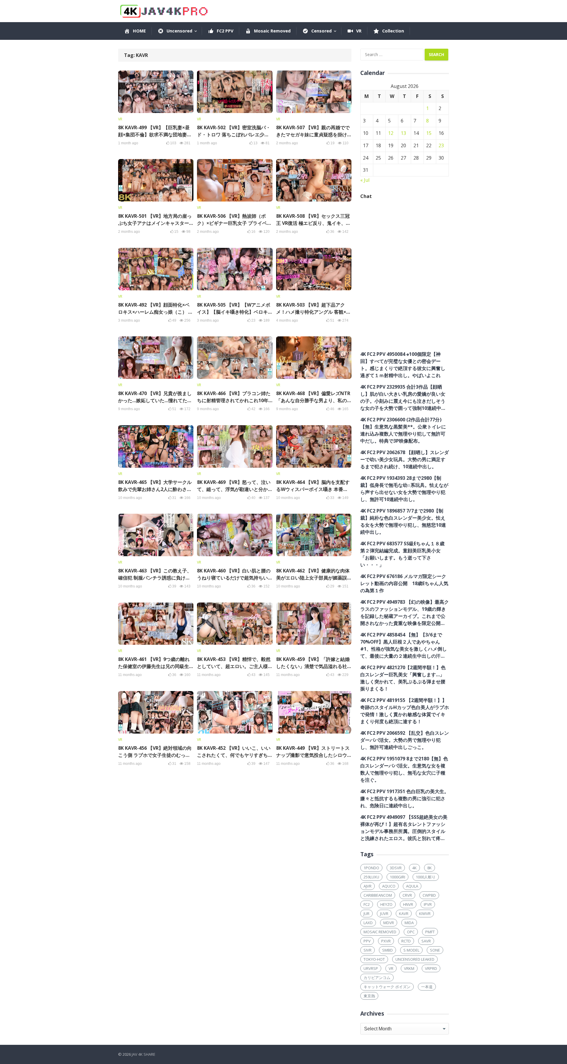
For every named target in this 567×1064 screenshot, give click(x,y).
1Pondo (371, 867)
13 (403, 133)
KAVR (403, 913)
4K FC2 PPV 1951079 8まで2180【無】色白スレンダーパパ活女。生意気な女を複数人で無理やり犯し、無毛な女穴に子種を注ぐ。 (404, 769)
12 (390, 133)
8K (429, 867)
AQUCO (388, 886)
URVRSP (371, 968)
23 (441, 145)
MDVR (388, 922)
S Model (411, 950)
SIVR (368, 950)
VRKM (409, 968)
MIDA (409, 922)
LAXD (368, 922)
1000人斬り (426, 877)
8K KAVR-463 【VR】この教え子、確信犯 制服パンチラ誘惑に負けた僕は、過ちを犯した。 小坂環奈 (155, 577)
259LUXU (371, 877)
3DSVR (396, 867)
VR (120, 119)
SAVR (426, 941)
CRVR (407, 895)
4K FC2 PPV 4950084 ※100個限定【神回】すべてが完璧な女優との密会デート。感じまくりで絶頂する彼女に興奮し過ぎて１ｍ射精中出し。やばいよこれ (402, 365)
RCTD (406, 941)
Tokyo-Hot (374, 959)
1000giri (397, 877)
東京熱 (369, 995)
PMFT (430, 931)
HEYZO (386, 904)
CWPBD (429, 895)
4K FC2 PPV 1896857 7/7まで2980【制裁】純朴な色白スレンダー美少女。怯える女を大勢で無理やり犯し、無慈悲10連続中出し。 (403, 521)
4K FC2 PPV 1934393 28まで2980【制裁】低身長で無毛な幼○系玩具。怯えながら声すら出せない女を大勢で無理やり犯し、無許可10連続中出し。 (404, 488)
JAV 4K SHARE (143, 1054)
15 (428, 133)
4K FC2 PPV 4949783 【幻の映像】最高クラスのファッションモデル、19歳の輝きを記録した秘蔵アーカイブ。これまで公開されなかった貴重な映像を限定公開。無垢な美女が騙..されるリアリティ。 (404, 613)
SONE (435, 950)
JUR (366, 913)
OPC (411, 931)
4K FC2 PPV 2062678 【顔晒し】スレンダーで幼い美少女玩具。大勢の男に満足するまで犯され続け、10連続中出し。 (404, 459)
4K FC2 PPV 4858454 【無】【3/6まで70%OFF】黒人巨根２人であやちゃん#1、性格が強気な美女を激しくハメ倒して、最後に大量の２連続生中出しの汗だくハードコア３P (403, 645)
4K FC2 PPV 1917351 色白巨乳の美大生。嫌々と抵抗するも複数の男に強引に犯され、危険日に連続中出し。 (404, 798)
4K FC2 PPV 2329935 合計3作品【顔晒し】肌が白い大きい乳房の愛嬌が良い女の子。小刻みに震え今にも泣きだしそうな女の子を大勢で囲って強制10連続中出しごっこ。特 (403, 398)
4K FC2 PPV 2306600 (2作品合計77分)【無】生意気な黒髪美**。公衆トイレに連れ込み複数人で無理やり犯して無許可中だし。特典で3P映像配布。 (403, 430)
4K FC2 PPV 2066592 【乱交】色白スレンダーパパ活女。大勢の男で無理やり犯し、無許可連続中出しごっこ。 (404, 740)
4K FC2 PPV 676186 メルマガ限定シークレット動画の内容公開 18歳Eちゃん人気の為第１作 (404, 583)
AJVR (368, 886)
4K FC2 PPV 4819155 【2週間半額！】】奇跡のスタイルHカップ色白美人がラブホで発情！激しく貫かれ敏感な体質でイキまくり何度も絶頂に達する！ (404, 711)
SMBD (387, 950)
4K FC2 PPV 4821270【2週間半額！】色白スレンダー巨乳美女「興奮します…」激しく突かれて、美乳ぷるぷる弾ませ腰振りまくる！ (403, 678)
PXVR (386, 941)
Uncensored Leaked (414, 959)
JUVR (384, 913)
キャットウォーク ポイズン (387, 986)
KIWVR (425, 913)
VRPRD (431, 968)
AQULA (412, 886)
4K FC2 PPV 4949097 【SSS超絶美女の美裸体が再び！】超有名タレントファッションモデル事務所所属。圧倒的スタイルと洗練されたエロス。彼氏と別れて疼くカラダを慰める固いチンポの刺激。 (403, 828)
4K (414, 867)
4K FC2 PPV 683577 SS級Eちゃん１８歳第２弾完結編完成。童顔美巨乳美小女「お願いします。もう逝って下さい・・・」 (402, 554)
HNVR (408, 904)
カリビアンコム (377, 977)
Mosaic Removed (380, 931)
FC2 (367, 904)
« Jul (364, 180)
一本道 (427, 986)
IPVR (428, 904)
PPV (367, 941)
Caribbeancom (378, 895)
